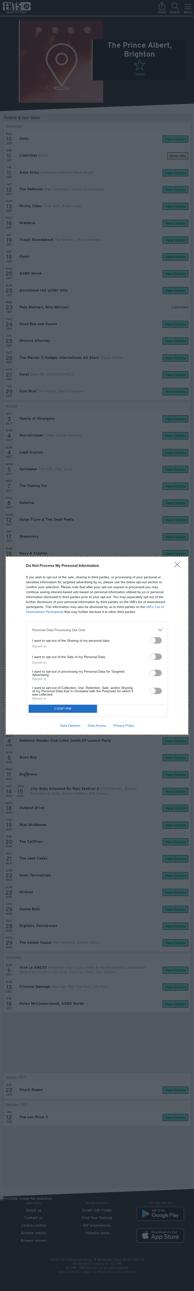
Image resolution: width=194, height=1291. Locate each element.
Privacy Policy (124, 725)
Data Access (97, 725)
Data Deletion (70, 725)
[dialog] (97, 645)
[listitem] (97, 630)
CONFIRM (63, 708)
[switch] (156, 640)
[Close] (178, 566)
